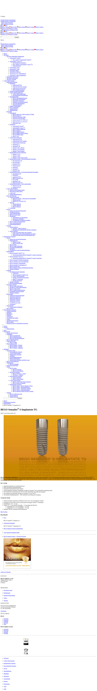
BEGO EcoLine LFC (18, 178)
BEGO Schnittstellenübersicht (20, 98)
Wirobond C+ (16, 144)
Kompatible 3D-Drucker (12, 76)
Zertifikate (12, 356)
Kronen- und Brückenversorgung (21, 277)
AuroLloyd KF (17, 177)
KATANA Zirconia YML (19, 118)
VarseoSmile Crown (16, 61)
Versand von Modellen (18, 219)
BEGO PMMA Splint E (18, 132)
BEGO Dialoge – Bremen (16, 345)
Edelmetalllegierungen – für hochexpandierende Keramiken (24, 172)
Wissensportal (10, 305)
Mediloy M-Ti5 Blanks (18, 151)
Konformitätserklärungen (16, 357)
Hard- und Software (11, 195)
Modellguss (12, 83)
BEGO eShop (13, 244)
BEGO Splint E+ (17, 130)
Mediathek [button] (6, 349)
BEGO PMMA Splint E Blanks (20, 133)
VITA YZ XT (20, 121)
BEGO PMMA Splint (18, 134)
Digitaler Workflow (14, 269)
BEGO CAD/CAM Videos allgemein (22, 381)
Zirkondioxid (13, 113)
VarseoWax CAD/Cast (15, 72)
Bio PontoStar (16, 162)
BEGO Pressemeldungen (13, 361)
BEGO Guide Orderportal (16, 246)
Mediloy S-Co (16, 154)
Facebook (6, 618)
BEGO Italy (14, 27)
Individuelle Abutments (18, 100)
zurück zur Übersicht (6, 572)
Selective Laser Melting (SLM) (17, 190)
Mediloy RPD (16, 156)
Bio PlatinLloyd (17, 173)
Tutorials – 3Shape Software (19, 228)
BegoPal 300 (16, 170)
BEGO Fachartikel (14, 364)
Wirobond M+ (16, 146)
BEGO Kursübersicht (15, 335)
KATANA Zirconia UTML (19, 117)
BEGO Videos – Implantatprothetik (21, 390)
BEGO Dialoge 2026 (12, 343)
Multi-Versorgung (18, 279)
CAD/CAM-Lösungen (15, 353)
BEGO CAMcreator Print (16, 394)
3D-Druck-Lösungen (15, 372)
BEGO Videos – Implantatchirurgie (21, 387)
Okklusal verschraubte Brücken (20, 102)
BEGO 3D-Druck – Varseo (19, 373)
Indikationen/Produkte (12, 82)
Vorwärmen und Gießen (12, 318)
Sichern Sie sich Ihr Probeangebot (18, 210)
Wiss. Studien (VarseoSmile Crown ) (23, 64)
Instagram (6, 620)
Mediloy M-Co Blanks (18, 147)
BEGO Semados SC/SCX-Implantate (19, 261)
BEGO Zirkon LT (17, 115)
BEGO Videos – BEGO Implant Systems (23, 386)
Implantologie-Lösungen (15, 354)
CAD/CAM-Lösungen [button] (9, 80)
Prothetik (9, 270)
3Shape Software (17, 204)
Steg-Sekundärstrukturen (19, 103)
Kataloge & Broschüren (12, 365)
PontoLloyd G (16, 164)
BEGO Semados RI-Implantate (17, 263)
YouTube (6, 622)
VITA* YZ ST (20, 120)
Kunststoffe (12, 124)
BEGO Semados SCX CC (16, 256)
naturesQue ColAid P (15, 301)
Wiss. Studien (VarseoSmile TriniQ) (22, 59)
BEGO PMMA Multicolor (19, 129)
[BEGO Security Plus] (17, 568)
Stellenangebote (10, 328)
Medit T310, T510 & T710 (19, 201)
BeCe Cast (16, 136)
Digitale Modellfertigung (16, 194)
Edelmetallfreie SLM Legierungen (18, 152)
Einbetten (9, 315)
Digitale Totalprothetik (15, 106)
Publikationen (10, 362)
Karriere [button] (6, 327)
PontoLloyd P (16, 165)
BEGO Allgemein (17, 369)
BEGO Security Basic (15, 214)
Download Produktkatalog (16, 247)
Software (12, 202)
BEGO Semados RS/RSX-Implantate (19, 260)
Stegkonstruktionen (17, 105)
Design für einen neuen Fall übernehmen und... (24, 235)
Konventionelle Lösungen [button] (10, 309)
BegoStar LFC (17, 181)
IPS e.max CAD (17, 123)
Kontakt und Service (15, 212)
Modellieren (9, 314)
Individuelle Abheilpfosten (19, 99)
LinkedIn (6, 621)
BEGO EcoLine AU (18, 182)
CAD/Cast (13, 193)
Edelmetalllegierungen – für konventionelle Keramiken (23, 159)
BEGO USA (5, 28)
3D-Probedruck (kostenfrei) (19, 62)
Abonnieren (3, 611)
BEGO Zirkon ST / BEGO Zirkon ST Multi (23, 114)
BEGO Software (17, 206)
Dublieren (9, 312)
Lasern (8, 319)
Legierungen (10, 316)
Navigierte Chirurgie (12, 284)
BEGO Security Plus (18, 243)
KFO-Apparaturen (14, 107)
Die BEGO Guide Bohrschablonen (18, 287)
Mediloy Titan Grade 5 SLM (20, 157)
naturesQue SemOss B (15, 297)
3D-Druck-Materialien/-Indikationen (15, 56)
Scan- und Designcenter (15, 223)
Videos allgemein (17, 377)
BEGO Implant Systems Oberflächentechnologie (21, 267)
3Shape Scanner (16, 200)
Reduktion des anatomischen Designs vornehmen (24, 229)
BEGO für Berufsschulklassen (17, 338)
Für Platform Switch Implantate (17, 271)
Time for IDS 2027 (11, 341)
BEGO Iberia (21, 27)
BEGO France (5, 27)
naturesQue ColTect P (15, 299)
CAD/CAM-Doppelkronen (16, 92)
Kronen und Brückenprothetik (17, 91)
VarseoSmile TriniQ (15, 58)
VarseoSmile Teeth (14, 69)
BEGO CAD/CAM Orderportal (17, 221)
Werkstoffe (9, 111)
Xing (5, 624)
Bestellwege (13, 216)
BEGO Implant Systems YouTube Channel (23, 391)
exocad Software (17, 205)
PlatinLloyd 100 (17, 185)
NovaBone (13, 304)
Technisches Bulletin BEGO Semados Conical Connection (27, 255)
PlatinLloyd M (16, 187)
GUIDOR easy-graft (15, 302)
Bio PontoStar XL (17, 160)
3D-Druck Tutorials (11, 79)
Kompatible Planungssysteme (17, 291)
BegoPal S (16, 169)
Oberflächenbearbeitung (12, 320)
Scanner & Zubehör (14, 197)
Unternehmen (12, 20)
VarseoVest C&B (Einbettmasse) (18, 75)
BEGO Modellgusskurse (19, 90)
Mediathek (12, 248)
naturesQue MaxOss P (15, 298)
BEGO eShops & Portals (7, 24)
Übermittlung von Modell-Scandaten (21, 220)
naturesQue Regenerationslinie (17, 295)
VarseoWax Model (14, 70)
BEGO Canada (13, 28)
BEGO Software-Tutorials (19, 383)
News (5, 330)
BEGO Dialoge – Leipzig (16, 346)
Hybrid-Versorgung (17, 280)
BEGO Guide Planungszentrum (17, 290)
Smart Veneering (17, 65)
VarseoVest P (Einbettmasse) (18, 73)
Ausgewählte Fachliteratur (16, 307)
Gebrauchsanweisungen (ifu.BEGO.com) (20, 360)
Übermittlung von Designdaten (20, 217)
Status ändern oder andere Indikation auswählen (24, 234)
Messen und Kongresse (12, 333)
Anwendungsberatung (15, 213)
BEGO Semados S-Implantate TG (18, 265)
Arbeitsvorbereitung (11, 311)
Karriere (7, 20)
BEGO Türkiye (39, 27)
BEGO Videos (13, 368)
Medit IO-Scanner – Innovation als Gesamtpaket (24, 198)
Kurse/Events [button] (7, 331)
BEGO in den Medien (18, 371)
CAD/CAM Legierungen (16, 137)
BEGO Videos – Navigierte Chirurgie (22, 388)
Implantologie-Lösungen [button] (9, 236)
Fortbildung (9, 334)
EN (3, 25)
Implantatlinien (10, 251)
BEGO (5, 53)
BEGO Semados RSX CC (17, 253)
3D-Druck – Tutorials (18, 375)
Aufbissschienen (14, 109)
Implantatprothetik (14, 96)
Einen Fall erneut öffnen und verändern (22, 232)
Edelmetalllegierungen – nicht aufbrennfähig (20, 184)
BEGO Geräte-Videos (18, 379)
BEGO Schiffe (13, 342)
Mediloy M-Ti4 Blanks (18, 149)
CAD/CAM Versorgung (18, 276)
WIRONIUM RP (17, 85)
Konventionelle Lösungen (16, 352)
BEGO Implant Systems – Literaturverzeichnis (15, 536)
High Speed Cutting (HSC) (16, 191)
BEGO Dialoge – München (16, 347)
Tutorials (9, 225)
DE (6, 25)
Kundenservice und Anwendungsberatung (20, 250)
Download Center (11, 350)
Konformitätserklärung (15, 224)
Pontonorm (15, 175)
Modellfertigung (13, 110)
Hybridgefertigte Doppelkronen (20, 95)
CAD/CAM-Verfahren (12, 188)
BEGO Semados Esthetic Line (20, 274)
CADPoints (12, 208)
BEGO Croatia (30, 27)
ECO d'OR (15, 179)
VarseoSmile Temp (14, 67)
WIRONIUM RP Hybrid (19, 88)
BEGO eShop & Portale (7, 22)
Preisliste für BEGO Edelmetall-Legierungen (17, 323)
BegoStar (15, 167)
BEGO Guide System (15, 288)
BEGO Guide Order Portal (16, 286)
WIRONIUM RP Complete (20, 86)
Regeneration (10, 294)
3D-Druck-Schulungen (12, 78)
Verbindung (15, 273)
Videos (8, 367)
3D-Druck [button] (6, 55)
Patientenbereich (14, 240)
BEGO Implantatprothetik (16, 283)
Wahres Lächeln (16, 242)
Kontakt (3, 20)
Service (8, 209)
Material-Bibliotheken (15, 358)
